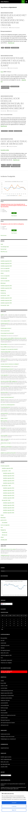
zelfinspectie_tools (4, 725)
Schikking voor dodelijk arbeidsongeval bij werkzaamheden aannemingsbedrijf (12, 103)
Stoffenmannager (4, 707)
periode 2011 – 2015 (5, 295)
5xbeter (2, 314)
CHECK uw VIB (4, 359)
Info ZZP (2, 640)
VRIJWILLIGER (4, 278)
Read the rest (11, 42)
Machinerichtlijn (4, 392)
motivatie (9, 164)
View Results (14, 215)
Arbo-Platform (5, 1)
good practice (3, 520)
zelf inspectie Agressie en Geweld (8, 722)
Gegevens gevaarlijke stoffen (7, 693)
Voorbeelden (4, 522)
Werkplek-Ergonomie (5, 720)
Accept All (14, 802)
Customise (14, 806)
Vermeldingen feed (5, 246)
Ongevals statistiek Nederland (7, 397)
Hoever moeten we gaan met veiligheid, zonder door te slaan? (13, 62)
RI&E (2, 47)
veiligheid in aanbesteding (6, 446)
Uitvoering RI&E (4, 435)
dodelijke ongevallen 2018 (8, 493)
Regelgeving (3, 290)
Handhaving (3, 293)
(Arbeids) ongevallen (5, 465)
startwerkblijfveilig (5, 705)
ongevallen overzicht (5, 645)
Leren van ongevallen (5, 268)
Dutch (4, 603)
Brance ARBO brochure (6, 346)
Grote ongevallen (4, 375)
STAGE (2, 273)
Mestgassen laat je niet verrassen (7, 736)
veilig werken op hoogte (6, 442)
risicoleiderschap (5, 86)
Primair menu (26, 1)
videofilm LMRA (4, 766)
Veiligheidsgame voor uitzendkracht (8, 739)
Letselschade (3, 643)
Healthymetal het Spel (5, 734)
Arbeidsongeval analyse (6, 328)
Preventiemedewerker (5, 407)
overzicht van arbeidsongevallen (7, 404)
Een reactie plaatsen (15, 27)
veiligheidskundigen (16, 166)
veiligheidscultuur (6, 166)
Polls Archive (3, 235)
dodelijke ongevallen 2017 (6, 263)
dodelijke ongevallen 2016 (6, 288)
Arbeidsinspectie (4, 323)
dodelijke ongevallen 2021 (8, 502)
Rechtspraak (4, 534)
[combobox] (14, 571)
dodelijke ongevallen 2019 (8, 495)
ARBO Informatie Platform (7, 12)
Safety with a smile (4, 652)
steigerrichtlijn (4, 418)
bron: (2, 71)
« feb (2, 629)
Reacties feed (3, 249)
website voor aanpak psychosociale (8, 452)
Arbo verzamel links (5, 330)
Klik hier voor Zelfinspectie (6, 671)
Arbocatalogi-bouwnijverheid (7, 333)
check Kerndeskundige (5, 351)
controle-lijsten (4, 688)
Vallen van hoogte (4, 439)
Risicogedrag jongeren (5, 650)
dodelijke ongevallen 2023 (8, 507)
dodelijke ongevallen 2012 (8, 475)
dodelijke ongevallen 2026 (6, 302)
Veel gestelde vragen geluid (6, 660)
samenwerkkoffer (4, 413)
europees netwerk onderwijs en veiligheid (9, 364)
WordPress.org (4, 251)
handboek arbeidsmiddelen (6, 698)
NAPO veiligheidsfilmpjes (6, 759)
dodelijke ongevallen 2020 (6, 265)
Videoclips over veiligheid (6, 662)
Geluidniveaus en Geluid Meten (7, 695)
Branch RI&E (3, 683)
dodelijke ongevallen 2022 (8, 505)
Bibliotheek (3, 283)
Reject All (14, 810)
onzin (3, 209)
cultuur (3, 164)
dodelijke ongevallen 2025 (6, 300)
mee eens (4, 210)
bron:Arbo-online (5, 150)
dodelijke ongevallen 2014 (8, 480)
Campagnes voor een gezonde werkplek (9, 349)
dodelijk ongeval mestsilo (6, 756)
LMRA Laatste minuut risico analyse (8, 549)
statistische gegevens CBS (6, 655)
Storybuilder (3, 428)
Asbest (2, 515)
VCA (2, 657)
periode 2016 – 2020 (6, 485)
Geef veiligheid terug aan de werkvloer (14, 142)
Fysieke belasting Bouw (5, 366)
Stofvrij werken (4, 420)
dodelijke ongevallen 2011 (6, 261)
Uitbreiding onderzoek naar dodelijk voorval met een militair (13, 791)
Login (2, 244)
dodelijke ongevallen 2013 (6, 285)
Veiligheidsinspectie (5, 555)
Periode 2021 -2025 (5, 305)
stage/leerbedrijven (5, 748)
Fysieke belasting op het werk (7, 369)
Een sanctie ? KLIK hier (5, 672)
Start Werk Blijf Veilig (5, 764)
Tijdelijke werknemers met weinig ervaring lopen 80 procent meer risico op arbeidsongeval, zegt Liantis (13, 788)
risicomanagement (15, 86)
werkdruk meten (4, 717)
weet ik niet (4, 211)
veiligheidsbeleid (15, 47)
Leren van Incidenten (5, 386)
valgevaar (7, 47)
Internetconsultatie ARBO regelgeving (9, 381)
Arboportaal (3, 335)
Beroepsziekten (4, 344)
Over (2, 527)
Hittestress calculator (5, 700)
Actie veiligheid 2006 (5, 320)
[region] (14, 802)
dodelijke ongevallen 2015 (8, 483)
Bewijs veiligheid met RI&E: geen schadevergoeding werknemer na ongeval (14, 20)
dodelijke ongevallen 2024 (6, 298)
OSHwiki (2, 399)
